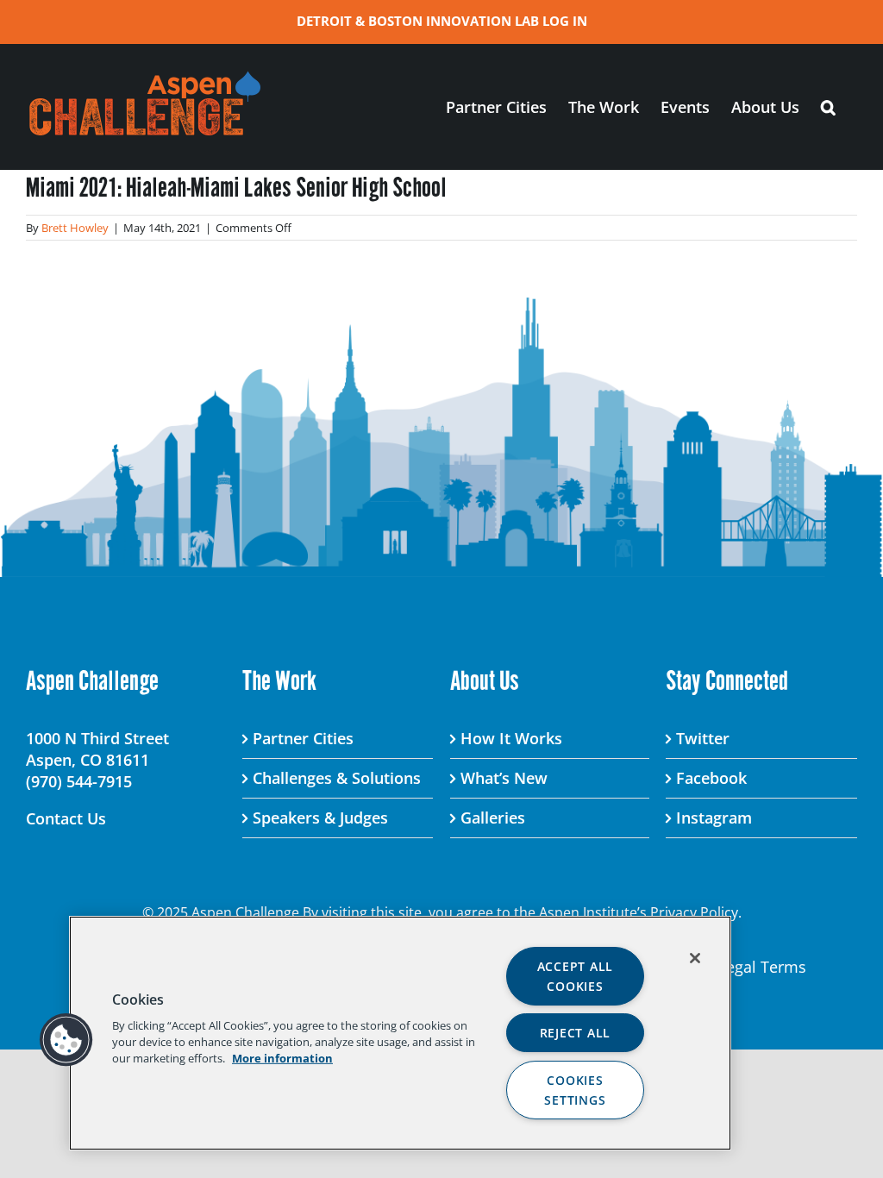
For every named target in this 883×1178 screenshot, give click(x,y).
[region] (400, 1033)
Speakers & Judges (320, 817)
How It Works (511, 738)
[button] (828, 106)
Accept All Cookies (575, 976)
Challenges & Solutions (337, 778)
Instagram (714, 817)
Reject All (575, 1032)
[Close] (695, 958)
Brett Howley (75, 227)
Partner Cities (303, 738)
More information (282, 1058)
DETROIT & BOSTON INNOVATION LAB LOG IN (442, 20)
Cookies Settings (574, 1090)
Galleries (492, 817)
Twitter (703, 738)
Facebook (711, 778)
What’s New (504, 778)
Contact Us (66, 818)
